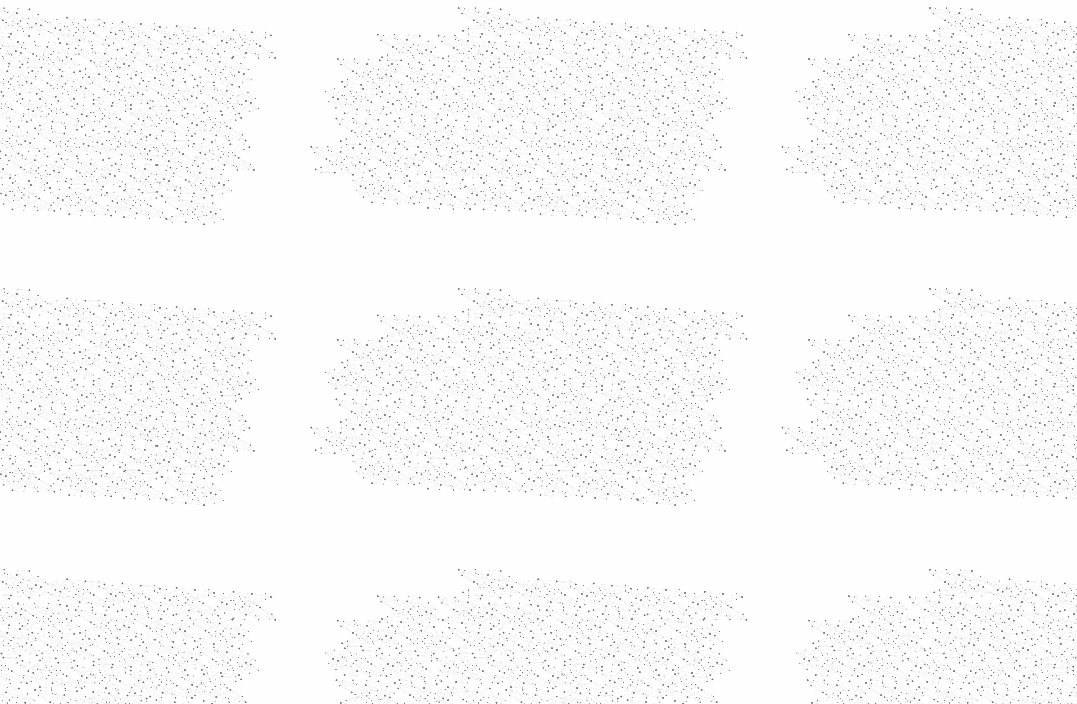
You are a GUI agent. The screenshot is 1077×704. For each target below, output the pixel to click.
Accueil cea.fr (649, 66)
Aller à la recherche (656, 28)
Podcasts (426, 277)
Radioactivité (434, 177)
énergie (539, 332)
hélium (516, 332)
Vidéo (479, 107)
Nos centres (577, 12)
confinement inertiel (538, 340)
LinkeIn (660, 643)
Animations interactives (430, 114)
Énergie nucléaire (441, 152)
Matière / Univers (440, 229)
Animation (496, 107)
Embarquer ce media (650, 308)
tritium (583, 332)
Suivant (658, 608)
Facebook (635, 643)
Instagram (647, 643)
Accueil (429, 96)
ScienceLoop (432, 302)
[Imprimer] (484, 146)
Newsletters (526, 66)
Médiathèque (618, 66)
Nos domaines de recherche (479, 12)
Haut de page (1013, 608)
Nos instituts (548, 12)
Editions (424, 251)
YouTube (654, 643)
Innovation (521, 12)
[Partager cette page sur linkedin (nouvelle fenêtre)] (601, 153)
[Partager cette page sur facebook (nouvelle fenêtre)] (576, 146)
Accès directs (625, 12)
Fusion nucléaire (539, 107)
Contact (593, 66)
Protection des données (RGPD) (472, 643)
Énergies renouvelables (436, 165)
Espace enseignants (562, 66)
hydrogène (580, 340)
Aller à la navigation (624, 28)
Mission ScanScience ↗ (436, 340)
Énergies (428, 143)
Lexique (597, 643)
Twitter (641, 643)
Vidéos (473, 96)
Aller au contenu (594, 28)
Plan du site (517, 643)
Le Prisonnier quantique (695, 66)
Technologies (434, 238)
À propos (437, 12)
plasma (562, 332)
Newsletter (619, 643)
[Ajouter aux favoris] (512, 146)
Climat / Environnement (437, 190)
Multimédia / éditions (521, 73)
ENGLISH (663, 12)
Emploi (600, 12)
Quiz (419, 264)
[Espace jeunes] (463, 50)
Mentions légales (422, 643)
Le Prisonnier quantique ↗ (432, 319)
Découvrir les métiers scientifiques (589, 73)
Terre (602, 332)
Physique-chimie (439, 203)
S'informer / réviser (471, 73)
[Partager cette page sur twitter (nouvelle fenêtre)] (516, 153)
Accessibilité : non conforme (559, 643)
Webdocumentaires (439, 289)
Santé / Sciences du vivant (440, 216)
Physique (515, 107)
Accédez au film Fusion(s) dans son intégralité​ (520, 324)
